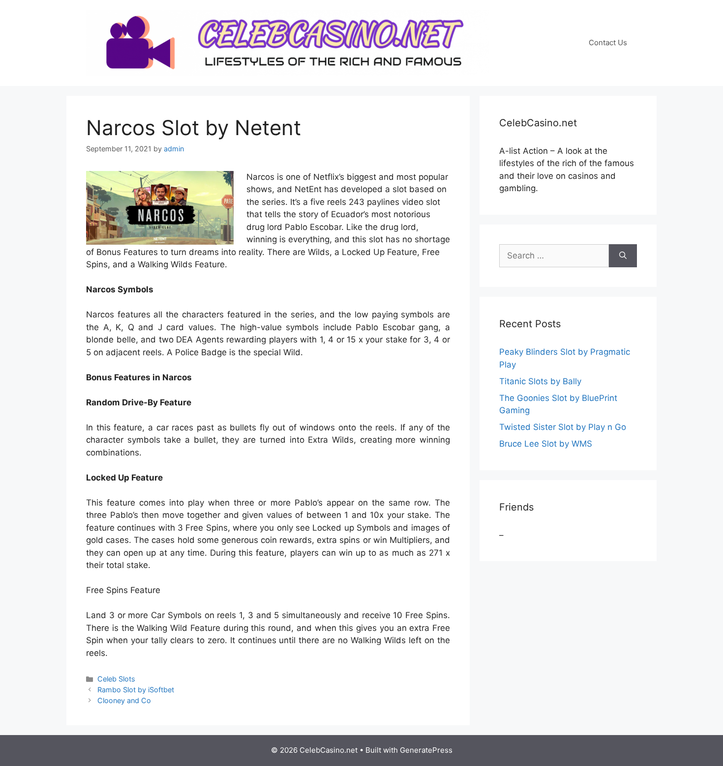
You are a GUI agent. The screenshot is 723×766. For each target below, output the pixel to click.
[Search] (623, 256)
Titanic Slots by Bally (540, 381)
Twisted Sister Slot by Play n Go (562, 427)
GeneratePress (426, 750)
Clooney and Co (124, 700)
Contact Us (608, 42)
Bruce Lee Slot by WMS (545, 444)
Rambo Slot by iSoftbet (135, 689)
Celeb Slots (116, 679)
